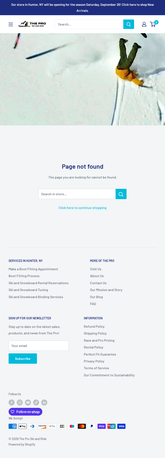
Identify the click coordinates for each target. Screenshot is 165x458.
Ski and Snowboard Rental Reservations (39, 283)
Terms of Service (96, 368)
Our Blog (96, 297)
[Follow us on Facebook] (12, 402)
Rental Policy (93, 347)
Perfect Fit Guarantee (100, 354)
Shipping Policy (95, 333)
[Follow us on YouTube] (28, 402)
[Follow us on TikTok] (36, 402)
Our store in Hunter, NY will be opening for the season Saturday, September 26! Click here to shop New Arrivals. (82, 7)
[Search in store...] (121, 194)
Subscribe (23, 358)
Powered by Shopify (22, 444)
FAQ (93, 304)
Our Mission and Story (106, 290)
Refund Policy (94, 326)
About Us (97, 276)
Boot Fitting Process (24, 276)
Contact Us (98, 283)
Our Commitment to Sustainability (109, 375)
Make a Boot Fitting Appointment (33, 269)
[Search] (128, 24)
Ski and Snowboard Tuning (28, 290)
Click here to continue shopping (83, 208)
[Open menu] (11, 24)
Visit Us (95, 269)
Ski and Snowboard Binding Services (36, 297)
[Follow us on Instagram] (20, 402)
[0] (153, 24)
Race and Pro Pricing (99, 340)
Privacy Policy (94, 361)
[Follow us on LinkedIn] (44, 402)
